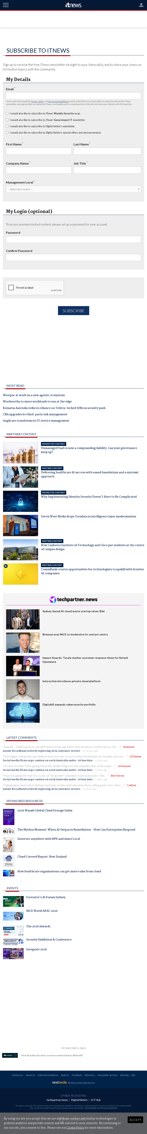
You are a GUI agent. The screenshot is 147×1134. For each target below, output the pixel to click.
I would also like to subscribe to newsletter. (47, 119)
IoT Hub (96, 1099)
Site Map (124, 1075)
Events (12, 888)
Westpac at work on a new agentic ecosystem (34, 395)
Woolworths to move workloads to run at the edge (37, 402)
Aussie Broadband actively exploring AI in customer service (41, 751)
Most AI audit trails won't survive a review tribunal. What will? (52, 1055)
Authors (65, 1075)
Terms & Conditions (108, 1108)
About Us (30, 1075)
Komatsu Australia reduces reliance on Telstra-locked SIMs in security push (54, 408)
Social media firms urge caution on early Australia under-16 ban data (47, 760)
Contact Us (17, 1075)
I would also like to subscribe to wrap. (45, 113)
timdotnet (128, 746)
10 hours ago (90, 751)
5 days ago (101, 770)
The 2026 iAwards (38, 927)
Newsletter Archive (107, 1075)
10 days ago (90, 789)
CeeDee (131, 785)
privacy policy (37, 101)
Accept (135, 1120)
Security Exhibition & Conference (49, 940)
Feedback (77, 1075)
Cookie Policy (75, 1128)
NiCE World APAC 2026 (42, 911)
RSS (133, 1075)
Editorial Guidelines (48, 1075)
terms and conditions (58, 101)
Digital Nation (79, 1099)
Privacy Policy (90, 1108)
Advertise (90, 1075)
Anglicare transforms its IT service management (36, 421)
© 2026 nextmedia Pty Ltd (81, 1082)
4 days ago (101, 760)
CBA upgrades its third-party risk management (35, 415)
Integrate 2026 (36, 950)
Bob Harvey (117, 775)
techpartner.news (57, 1099)
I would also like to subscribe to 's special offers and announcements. (55, 132)
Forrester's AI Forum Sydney (45, 898)
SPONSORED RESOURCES (25, 801)
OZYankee (135, 756)
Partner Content (22, 434)
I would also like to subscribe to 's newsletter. (42, 126)
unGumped (124, 766)
